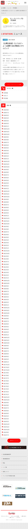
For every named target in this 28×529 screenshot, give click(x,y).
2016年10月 (6, 399)
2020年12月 (6, 280)
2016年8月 (6, 405)
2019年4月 (6, 329)
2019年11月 (6, 310)
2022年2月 (6, 245)
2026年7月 (6, 112)
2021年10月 (6, 253)
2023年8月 (6, 202)
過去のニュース (14, 440)
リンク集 (5, 467)
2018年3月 (6, 359)
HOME (4, 8)
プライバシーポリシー (5, 516)
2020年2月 (6, 302)
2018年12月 (6, 337)
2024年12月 (6, 161)
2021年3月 (6, 272)
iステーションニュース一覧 (14, 84)
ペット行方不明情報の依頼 (9, 475)
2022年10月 (6, 223)
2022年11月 (6, 221)
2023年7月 (6, 204)
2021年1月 (6, 277)
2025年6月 (6, 145)
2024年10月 (6, 166)
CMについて (12, 517)
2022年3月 (6, 242)
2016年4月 (6, 416)
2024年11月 (6, 164)
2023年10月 (6, 196)
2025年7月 (6, 142)
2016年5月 (6, 413)
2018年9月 (6, 345)
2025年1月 (6, 158)
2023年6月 (6, 207)
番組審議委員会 (6, 458)
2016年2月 (6, 421)
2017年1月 (6, 394)
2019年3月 (6, 332)
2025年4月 (6, 150)
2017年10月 (6, 370)
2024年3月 (6, 183)
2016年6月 (6, 410)
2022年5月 (6, 237)
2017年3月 (6, 389)
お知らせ (6, 95)
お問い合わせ (23, 516)
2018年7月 (6, 351)
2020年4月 (6, 296)
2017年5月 (6, 383)
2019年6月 (6, 324)
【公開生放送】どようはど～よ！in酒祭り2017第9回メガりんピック (13, 46)
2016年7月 (6, 408)
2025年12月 (6, 128)
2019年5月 (6, 326)
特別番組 (15, 8)
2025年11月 (6, 131)
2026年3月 (6, 120)
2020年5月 (6, 294)
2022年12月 (6, 218)
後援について (6, 471)
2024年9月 (6, 169)
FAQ (4, 463)
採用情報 (6, 92)
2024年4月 (6, 180)
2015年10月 (6, 429)
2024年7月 (6, 175)
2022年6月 (6, 234)
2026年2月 (6, 123)
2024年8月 (6, 172)
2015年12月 (6, 424)
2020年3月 (6, 299)
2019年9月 (6, 315)
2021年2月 (6, 275)
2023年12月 (6, 191)
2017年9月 (6, 372)
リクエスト (18, 517)
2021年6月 (6, 264)
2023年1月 (6, 215)
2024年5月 (6, 177)
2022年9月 (6, 226)
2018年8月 (6, 348)
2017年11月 (6, 367)
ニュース (9, 8)
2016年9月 (6, 402)
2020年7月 (6, 291)
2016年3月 (6, 418)
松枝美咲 (14, 23)
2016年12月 (6, 397)
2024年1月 (6, 188)
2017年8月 (6, 375)
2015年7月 (6, 435)
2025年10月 (6, 134)
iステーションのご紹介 (15, 516)
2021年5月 (6, 267)
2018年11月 (6, 340)
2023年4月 (6, 213)
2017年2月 (6, 391)
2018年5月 (6, 356)
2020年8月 (6, 288)
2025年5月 (6, 147)
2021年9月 (6, 256)
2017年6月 (6, 380)
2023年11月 (6, 194)
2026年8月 (6, 110)
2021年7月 (6, 261)
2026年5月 (6, 115)
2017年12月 (6, 364)
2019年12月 (6, 307)
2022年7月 (6, 231)
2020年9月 (6, 286)
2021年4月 (6, 269)
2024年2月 (6, 185)
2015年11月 (6, 426)
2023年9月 (6, 199)
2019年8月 (6, 318)
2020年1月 (6, 305)
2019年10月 (6, 313)
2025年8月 (6, 139)
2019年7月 (6, 321)
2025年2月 (6, 156)
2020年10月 (6, 283)
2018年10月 (6, 343)
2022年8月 (6, 229)
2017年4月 (6, 386)
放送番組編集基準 (7, 454)
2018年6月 (6, 353)
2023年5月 (6, 210)
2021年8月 (6, 259)
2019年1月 (6, 334)
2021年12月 (6, 250)
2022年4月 (6, 240)
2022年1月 (6, 248)
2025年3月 (6, 153)
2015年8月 (6, 432)
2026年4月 (6, 118)
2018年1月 (6, 362)
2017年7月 (6, 378)
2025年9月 (6, 137)
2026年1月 (6, 126)
